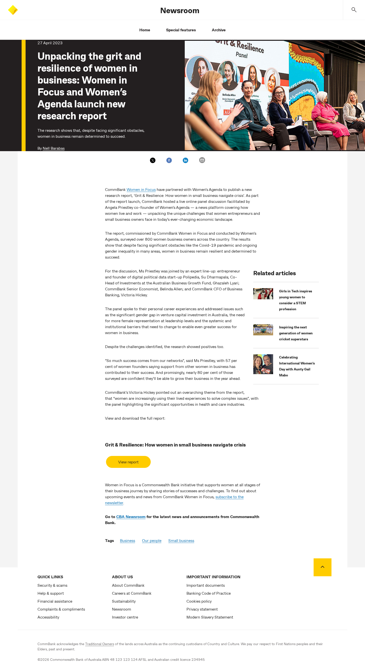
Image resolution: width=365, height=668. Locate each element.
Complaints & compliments (61, 609)
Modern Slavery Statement (209, 617)
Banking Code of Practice (208, 593)
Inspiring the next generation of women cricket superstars (296, 333)
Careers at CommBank (131, 593)
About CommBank (128, 585)
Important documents (205, 585)
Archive (219, 29)
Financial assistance (54, 601)
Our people (151, 540)
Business (127, 540)
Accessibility (48, 617)
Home (144, 29)
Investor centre (125, 617)
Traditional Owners (99, 644)
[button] (354, 10)
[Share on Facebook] (169, 160)
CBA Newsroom (131, 516)
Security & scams (52, 585)
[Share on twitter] (152, 160)
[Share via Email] (202, 160)
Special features (181, 29)
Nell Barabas (54, 148)
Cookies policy (199, 601)
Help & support (50, 593)
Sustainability (124, 601)
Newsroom (179, 10)
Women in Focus (141, 189)
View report (128, 461)
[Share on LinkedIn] (185, 160)
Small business (181, 540)
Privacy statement (202, 609)
